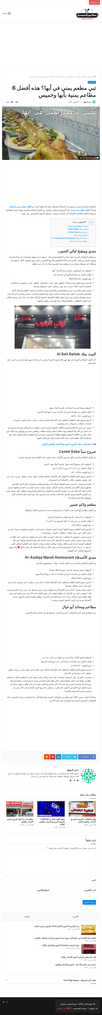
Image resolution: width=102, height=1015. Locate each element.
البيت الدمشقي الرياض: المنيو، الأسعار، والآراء (78, 957)
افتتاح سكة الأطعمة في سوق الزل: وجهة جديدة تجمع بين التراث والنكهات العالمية (65, 938)
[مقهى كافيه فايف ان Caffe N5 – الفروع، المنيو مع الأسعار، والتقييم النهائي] (51, 809)
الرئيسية (91, 77)
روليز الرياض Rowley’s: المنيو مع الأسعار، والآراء (60, 945)
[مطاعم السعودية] (87, 13)
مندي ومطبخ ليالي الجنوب (77, 226)
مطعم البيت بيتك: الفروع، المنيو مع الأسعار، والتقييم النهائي (67, 444)
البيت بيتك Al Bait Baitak (77, 229)
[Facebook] (6, 1002)
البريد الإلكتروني (90, 890)
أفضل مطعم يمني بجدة (80, 210)
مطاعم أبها (82, 77)
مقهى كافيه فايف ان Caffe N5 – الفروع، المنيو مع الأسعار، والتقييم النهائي (52, 821)
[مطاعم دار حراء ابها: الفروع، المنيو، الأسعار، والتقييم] (19, 809)
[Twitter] (3, 1002)
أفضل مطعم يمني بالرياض (20, 206)
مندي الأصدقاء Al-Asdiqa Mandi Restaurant (69, 238)
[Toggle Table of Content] (90, 222)
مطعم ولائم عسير (80, 235)
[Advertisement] (51, 48)
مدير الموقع (87, 102)
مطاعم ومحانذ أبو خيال (78, 241)
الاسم (94, 880)
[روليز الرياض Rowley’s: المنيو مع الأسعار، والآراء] (88, 949)
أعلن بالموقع (62, 1008)
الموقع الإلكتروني (43, 890)
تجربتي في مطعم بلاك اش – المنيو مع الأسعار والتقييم (75, 964)
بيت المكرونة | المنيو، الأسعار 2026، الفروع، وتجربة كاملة (57, 926)
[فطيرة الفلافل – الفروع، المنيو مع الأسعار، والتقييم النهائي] (82, 809)
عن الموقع (94, 1008)
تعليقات (27, 916)
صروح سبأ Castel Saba (77, 232)
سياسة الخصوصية (80, 1008)
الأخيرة (75, 916)
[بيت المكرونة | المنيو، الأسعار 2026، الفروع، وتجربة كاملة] (88, 930)
